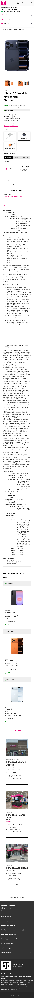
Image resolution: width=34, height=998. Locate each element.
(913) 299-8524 (12, 772)
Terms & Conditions (9, 123)
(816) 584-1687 (12, 875)
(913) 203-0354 (12, 827)
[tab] (7, 206)
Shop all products (17, 730)
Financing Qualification (11, 126)
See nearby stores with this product (14, 196)
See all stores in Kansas (17, 897)
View (17, 783)
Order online (16, 184)
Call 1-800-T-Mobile (16, 190)
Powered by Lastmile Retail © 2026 (17, 995)
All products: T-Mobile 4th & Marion (15, 29)
